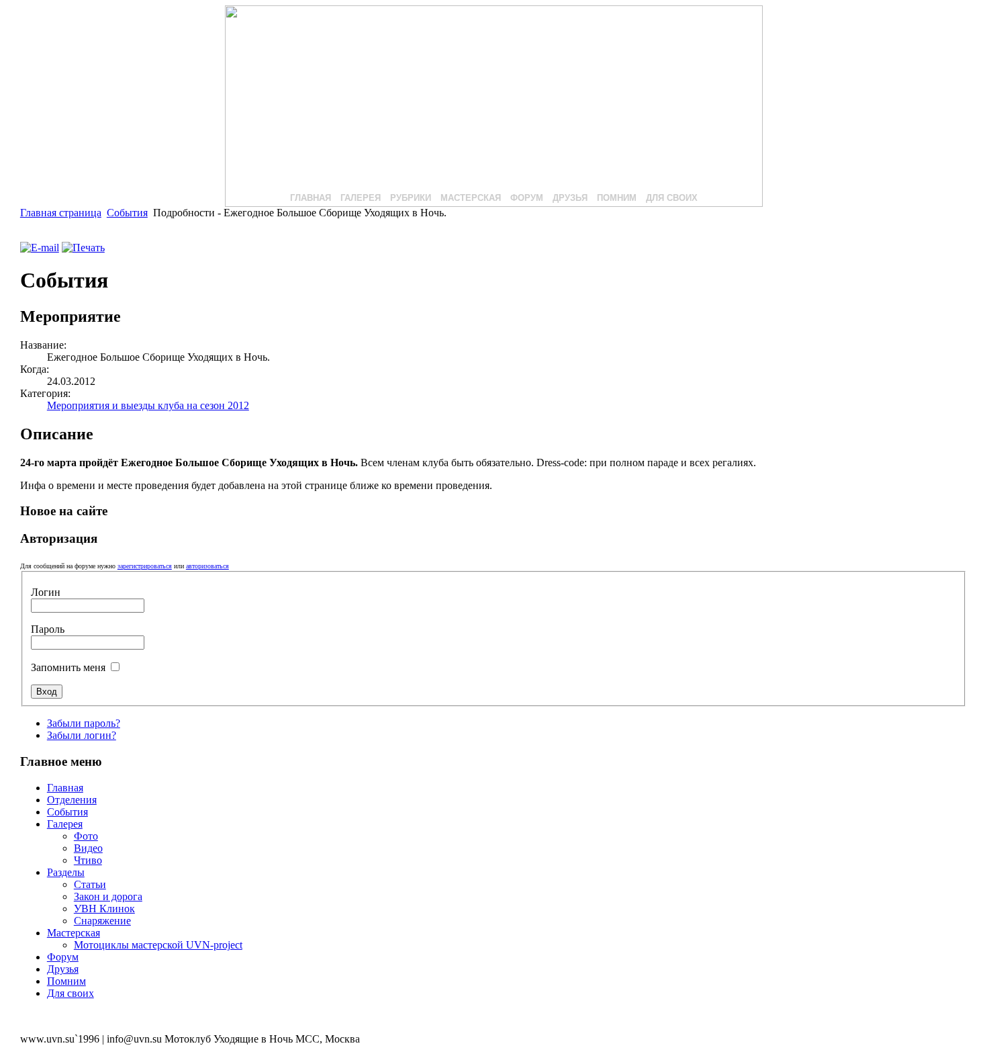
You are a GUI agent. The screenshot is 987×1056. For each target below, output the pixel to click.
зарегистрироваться (144, 566)
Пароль (47, 629)
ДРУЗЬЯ (570, 198)
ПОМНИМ (617, 198)
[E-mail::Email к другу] (39, 247)
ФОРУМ (526, 198)
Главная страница (60, 212)
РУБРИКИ (410, 198)
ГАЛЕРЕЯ (360, 198)
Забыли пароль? (83, 723)
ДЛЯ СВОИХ (672, 198)
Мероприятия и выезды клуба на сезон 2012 (148, 405)
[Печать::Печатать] (83, 247)
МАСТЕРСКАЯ (470, 198)
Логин (45, 592)
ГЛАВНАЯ (310, 198)
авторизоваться (207, 566)
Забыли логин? (81, 735)
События (127, 212)
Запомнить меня (69, 667)
